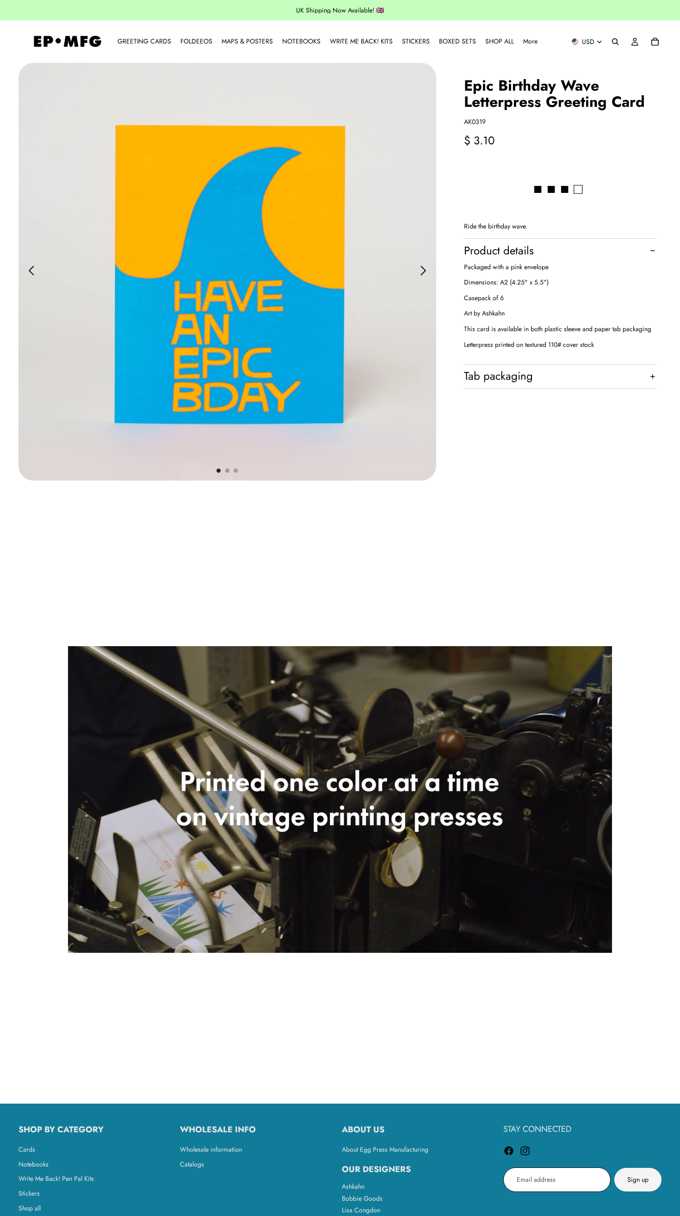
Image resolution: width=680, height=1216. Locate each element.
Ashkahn (353, 1186)
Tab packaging (498, 376)
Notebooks (34, 1164)
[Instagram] (525, 1150)
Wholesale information (211, 1149)
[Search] (615, 41)
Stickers (29, 1193)
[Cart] (655, 41)
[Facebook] (508, 1150)
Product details (499, 250)
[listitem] (530, 41)
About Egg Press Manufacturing (385, 1149)
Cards (27, 1149)
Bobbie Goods (362, 1198)
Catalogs (192, 1164)
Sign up (638, 1179)
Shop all (30, 1207)
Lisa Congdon (361, 1210)
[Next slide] (425, 272)
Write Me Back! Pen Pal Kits (56, 1178)
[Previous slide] (29, 272)
